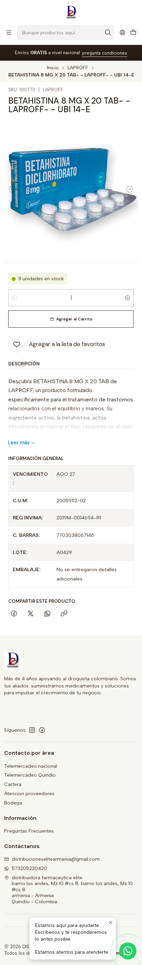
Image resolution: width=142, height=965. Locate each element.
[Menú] (8, 32)
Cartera (12, 784)
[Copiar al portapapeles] (64, 614)
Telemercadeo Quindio (30, 775)
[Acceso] (122, 32)
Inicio (53, 68)
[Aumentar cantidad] (127, 298)
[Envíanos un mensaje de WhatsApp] (127, 951)
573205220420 (29, 868)
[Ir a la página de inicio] (71, 12)
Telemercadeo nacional (30, 766)
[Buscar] (108, 32)
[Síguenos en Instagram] (32, 730)
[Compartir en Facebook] (14, 614)
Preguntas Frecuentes (29, 831)
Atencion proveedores (29, 794)
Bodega (13, 803)
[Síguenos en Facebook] (42, 730)
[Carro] (133, 32)
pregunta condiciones (104, 53)
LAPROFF (78, 68)
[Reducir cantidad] (14, 298)
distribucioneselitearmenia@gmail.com (56, 859)
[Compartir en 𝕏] (31, 614)
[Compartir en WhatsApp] (47, 614)
